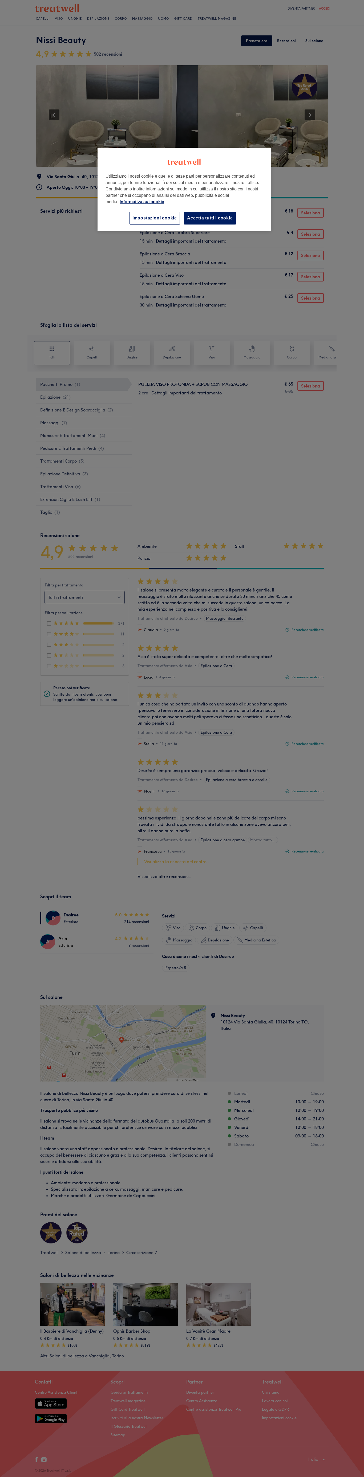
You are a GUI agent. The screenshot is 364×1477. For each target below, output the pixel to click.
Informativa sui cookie (142, 201)
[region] (184, 189)
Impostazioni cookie (154, 218)
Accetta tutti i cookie (210, 218)
